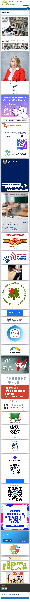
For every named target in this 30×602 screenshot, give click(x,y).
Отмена (15, 600)
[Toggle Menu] (27, 9)
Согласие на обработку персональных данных (7, 594)
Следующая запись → (24, 49)
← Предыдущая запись (5, 49)
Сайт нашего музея (15, 248)
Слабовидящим (26, 5)
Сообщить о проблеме (7, 540)
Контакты (3, 585)
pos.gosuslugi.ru (15, 437)
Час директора (15, 93)
